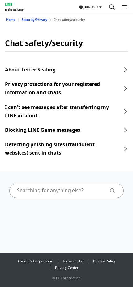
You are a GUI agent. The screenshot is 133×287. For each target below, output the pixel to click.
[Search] (112, 7)
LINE (8, 4)
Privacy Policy (104, 261)
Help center (14, 9)
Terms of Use (73, 261)
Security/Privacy (34, 20)
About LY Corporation (35, 261)
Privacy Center (67, 267)
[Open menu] (124, 7)
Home (10, 20)
